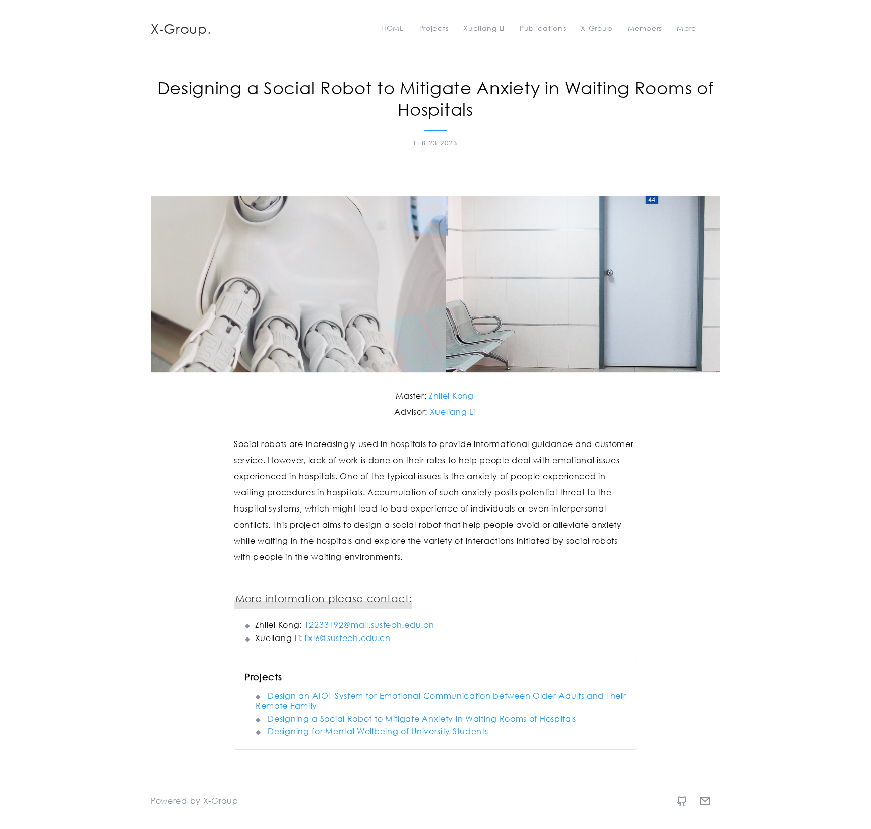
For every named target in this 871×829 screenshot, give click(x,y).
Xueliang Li (452, 411)
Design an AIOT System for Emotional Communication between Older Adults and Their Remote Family (441, 700)
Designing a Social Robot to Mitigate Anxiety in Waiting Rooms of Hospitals (422, 718)
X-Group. (181, 28)
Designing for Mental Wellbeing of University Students (378, 731)
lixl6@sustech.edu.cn (348, 637)
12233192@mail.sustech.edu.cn (369, 624)
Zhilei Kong (451, 395)
